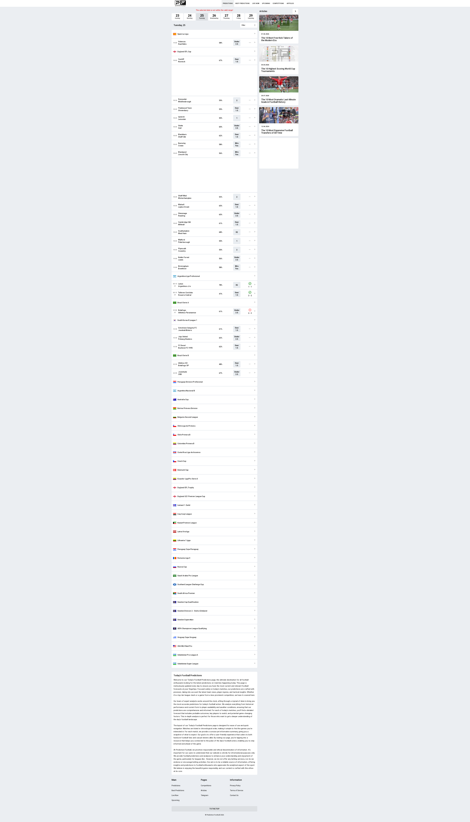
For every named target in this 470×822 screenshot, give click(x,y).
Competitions (278, 3)
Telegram (204, 795)
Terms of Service (236, 790)
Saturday (251, 16)
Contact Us (234, 795)
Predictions (228, 3)
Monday (190, 16)
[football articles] (295, 11)
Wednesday (214, 16)
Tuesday (202, 16)
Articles (290, 3)
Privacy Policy (235, 786)
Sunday (177, 16)
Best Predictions (242, 3)
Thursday (226, 16)
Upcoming (266, 3)
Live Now (255, 3)
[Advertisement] (214, 80)
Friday (239, 16)
